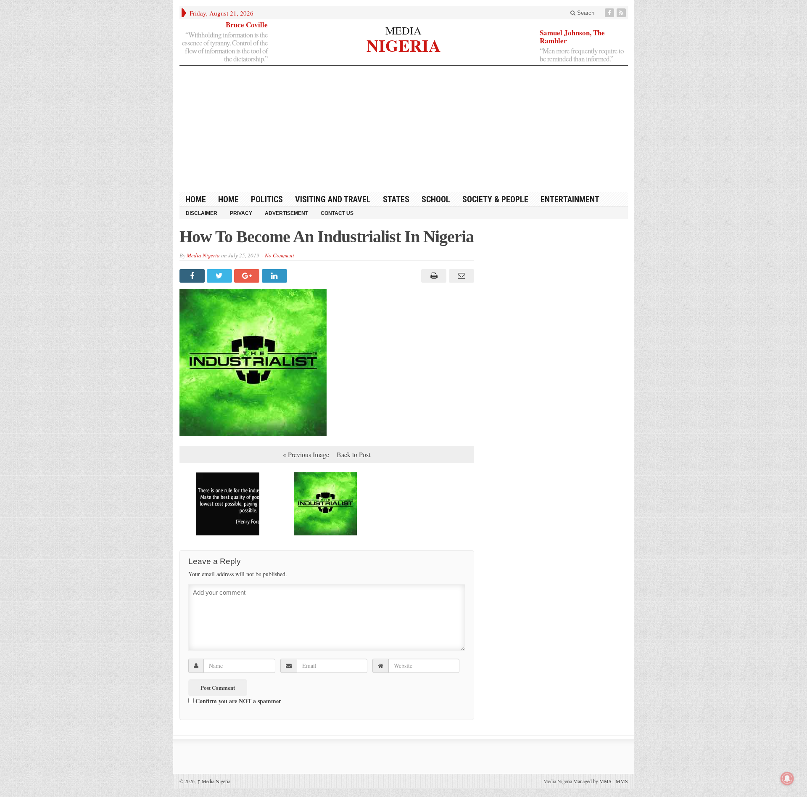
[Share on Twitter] (220, 276)
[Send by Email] (460, 276)
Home (228, 199)
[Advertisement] (403, 129)
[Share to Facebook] (193, 276)
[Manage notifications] (787, 778)
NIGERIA (404, 44)
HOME (195, 199)
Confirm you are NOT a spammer (237, 700)
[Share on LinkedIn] (275, 276)
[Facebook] (610, 13)
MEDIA (403, 30)
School (436, 199)
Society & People (495, 199)
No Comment (279, 255)
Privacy (241, 213)
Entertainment (570, 199)
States (396, 199)
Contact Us (337, 213)
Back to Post (353, 454)
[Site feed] (622, 13)
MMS (622, 781)
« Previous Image (306, 454)
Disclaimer (201, 213)
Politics (267, 199)
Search (584, 13)
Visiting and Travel (333, 199)
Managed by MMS (592, 781)
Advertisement (286, 213)
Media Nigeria (203, 255)
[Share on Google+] (247, 276)
